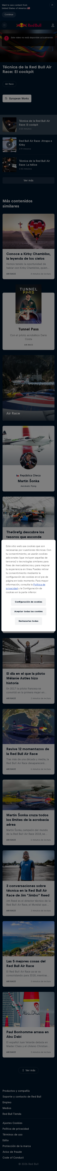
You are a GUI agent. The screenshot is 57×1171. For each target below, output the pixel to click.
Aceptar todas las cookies (28, 611)
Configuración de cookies (28, 602)
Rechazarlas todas (28, 621)
